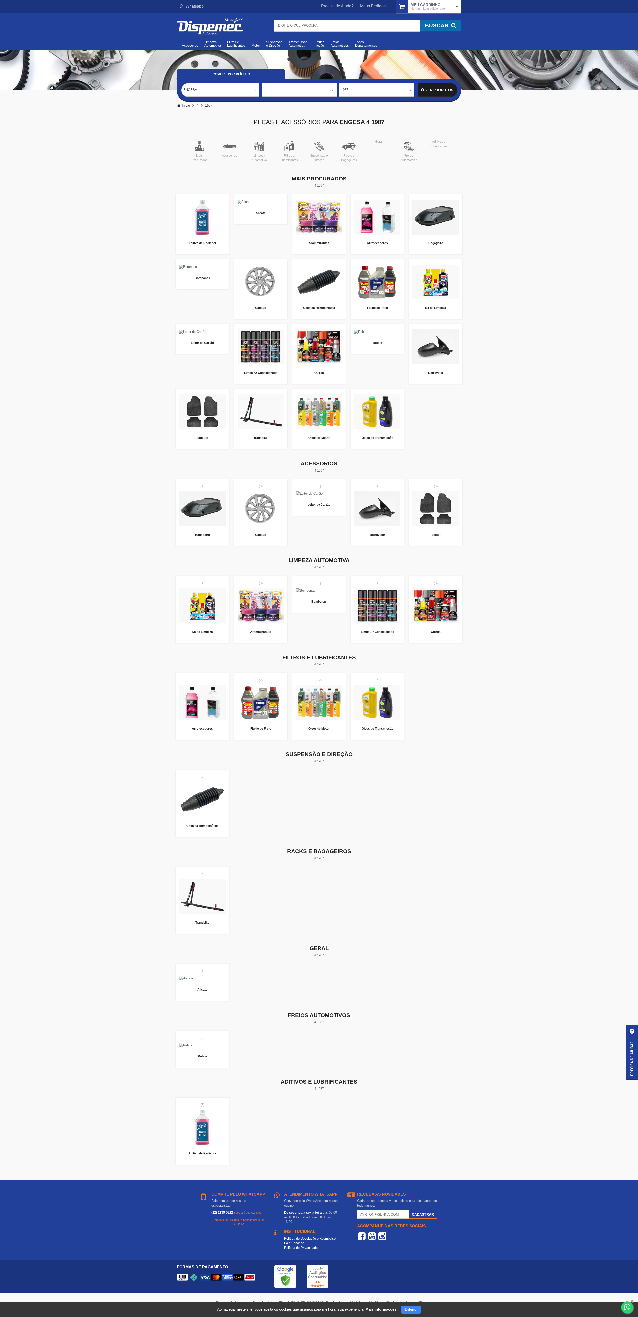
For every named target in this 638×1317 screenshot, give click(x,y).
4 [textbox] (264, 90)
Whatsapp (195, 6)
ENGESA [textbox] (190, 90)
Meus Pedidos (373, 6)
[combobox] (220, 90)
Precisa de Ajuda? (337, 6)
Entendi (411, 1309)
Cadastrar (423, 1214)
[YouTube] (372, 1236)
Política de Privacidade (301, 1248)
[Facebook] (361, 1236)
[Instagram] (382, 1236)
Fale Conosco (294, 1243)
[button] (632, 1052)
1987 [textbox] (344, 90)
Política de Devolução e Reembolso (310, 1238)
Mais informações (380, 1309)
